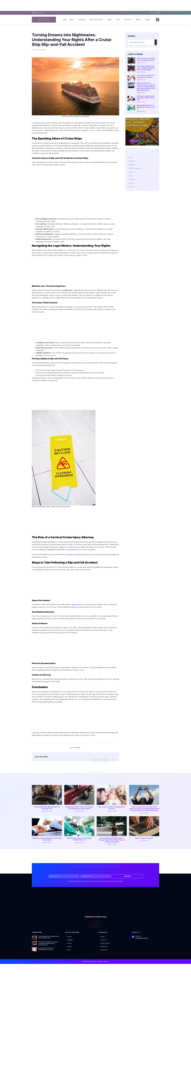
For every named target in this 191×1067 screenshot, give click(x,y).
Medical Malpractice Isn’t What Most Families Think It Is (146, 107)
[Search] (156, 42)
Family (109, 19)
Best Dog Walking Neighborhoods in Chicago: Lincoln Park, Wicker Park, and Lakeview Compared (111, 840)
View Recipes (134, 141)
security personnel (78, 604)
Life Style (127, 19)
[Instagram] (156, 13)
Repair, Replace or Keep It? (144, 838)
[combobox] (141, 42)
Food (118, 19)
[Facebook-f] (151, 13)
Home (65, 19)
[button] (157, 19)
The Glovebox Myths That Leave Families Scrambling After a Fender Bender (146, 67)
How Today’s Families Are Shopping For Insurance (145, 76)
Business (82, 19)
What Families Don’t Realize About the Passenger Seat (146, 59)
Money (138, 19)
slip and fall (77, 747)
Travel (147, 19)
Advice (71, 19)
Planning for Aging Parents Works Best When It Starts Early (146, 97)
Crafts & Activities (96, 19)
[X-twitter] (153, 13)
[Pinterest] (158, 13)
